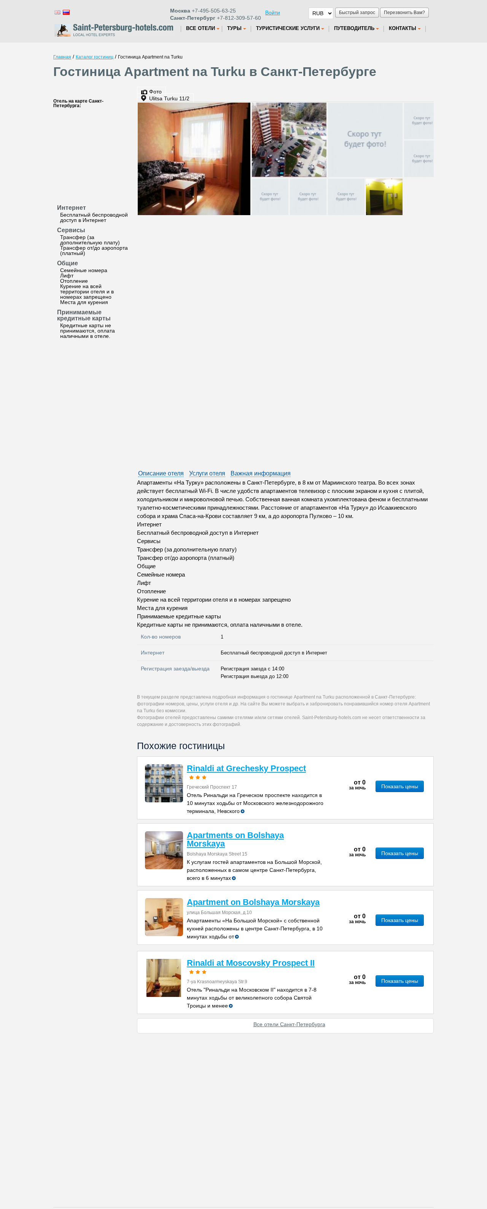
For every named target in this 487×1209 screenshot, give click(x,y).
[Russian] (66, 12)
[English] (57, 12)
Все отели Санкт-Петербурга (289, 1024)
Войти (272, 13)
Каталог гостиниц (94, 57)
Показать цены (399, 786)
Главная (62, 57)
